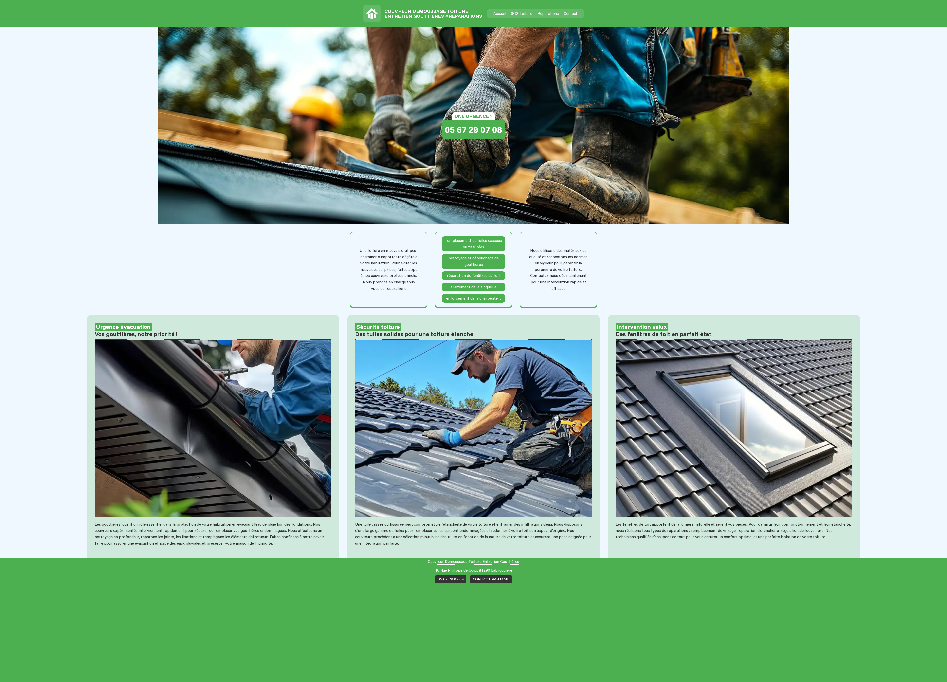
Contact (570, 13)
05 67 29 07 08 (473, 129)
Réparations (548, 13)
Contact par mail (491, 579)
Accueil (499, 13)
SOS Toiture (521, 13)
